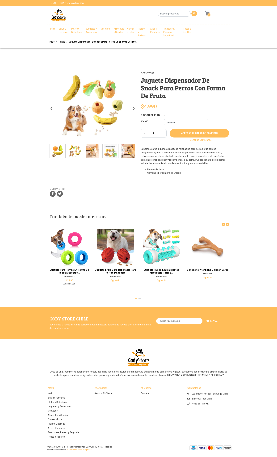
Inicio (52, 28)
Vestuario (105, 28)
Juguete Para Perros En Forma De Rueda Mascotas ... (69, 271)
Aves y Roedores (155, 30)
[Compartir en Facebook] (53, 194)
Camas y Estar (130, 30)
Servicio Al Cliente (103, 393)
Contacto (145, 393)
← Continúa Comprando (199, 140)
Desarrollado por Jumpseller (79, 450)
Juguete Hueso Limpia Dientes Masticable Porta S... (161, 271)
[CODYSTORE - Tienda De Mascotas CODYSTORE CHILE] (58, 16)
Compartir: (57, 188)
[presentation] (51, 110)
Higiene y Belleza (142, 32)
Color (145, 120)
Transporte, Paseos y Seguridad (169, 32)
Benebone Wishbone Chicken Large (207, 269)
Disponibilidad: (150, 115)
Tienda (61, 41)
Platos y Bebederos (76, 30)
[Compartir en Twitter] (60, 194)
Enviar (214, 321)
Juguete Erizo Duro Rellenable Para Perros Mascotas (115, 271)
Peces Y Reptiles (187, 30)
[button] (136, 298)
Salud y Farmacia (63, 30)
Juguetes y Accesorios (91, 30)
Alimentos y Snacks (119, 30)
